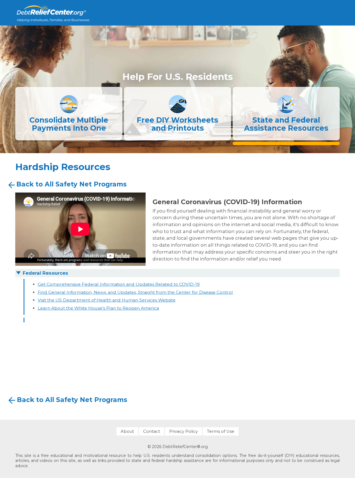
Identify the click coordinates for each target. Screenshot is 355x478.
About (127, 431)
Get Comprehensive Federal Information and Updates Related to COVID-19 (119, 284)
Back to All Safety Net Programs (71, 184)
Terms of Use (220, 431)
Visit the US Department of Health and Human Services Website (107, 300)
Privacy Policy (183, 431)
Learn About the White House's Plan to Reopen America (98, 308)
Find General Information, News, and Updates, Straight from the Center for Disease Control (135, 292)
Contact (151, 431)
